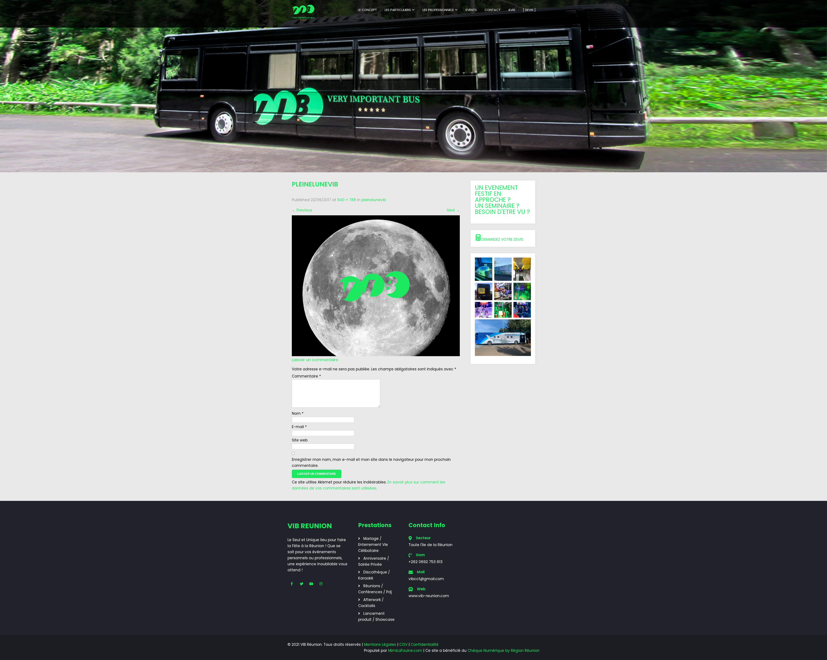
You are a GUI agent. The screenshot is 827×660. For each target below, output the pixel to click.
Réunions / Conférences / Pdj (375, 589)
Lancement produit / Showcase (376, 616)
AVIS (511, 10)
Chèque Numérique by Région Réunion (503, 650)
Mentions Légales (380, 644)
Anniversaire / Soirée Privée (373, 561)
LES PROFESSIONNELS (438, 10)
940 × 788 (346, 199)
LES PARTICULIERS (398, 10)
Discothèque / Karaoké (374, 575)
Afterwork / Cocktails (371, 602)
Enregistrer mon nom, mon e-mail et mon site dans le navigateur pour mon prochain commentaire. (371, 462)
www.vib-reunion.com (429, 595)
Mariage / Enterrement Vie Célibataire (373, 544)
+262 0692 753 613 (426, 561)
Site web (300, 440)
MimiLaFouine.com (405, 650)
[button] (503, 238)
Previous (302, 210)
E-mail (299, 426)
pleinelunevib (373, 199)
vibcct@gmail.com (426, 578)
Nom (297, 413)
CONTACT (493, 10)
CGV (403, 644)
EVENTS (471, 10)
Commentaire (306, 376)
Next (453, 210)
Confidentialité (424, 644)
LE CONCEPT (367, 10)
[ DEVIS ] (529, 10)
